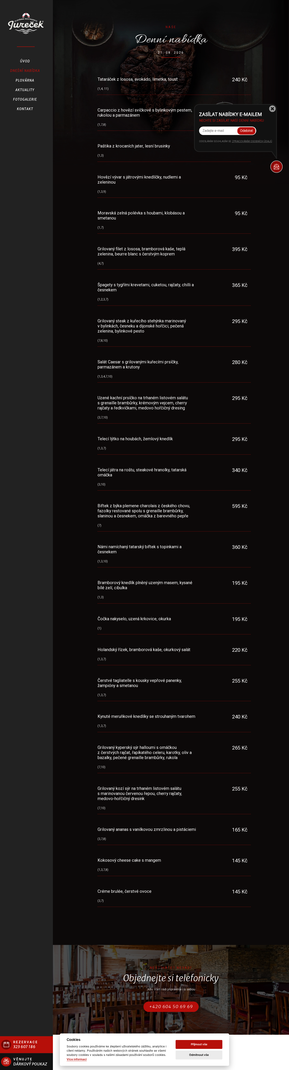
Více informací (77, 1059)
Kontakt (25, 109)
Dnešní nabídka (25, 71)
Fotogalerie (25, 99)
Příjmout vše (199, 1044)
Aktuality (24, 90)
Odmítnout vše (199, 1054)
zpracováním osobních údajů (252, 141)
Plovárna (25, 80)
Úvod (25, 61)
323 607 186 (24, 1047)
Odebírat (246, 131)
